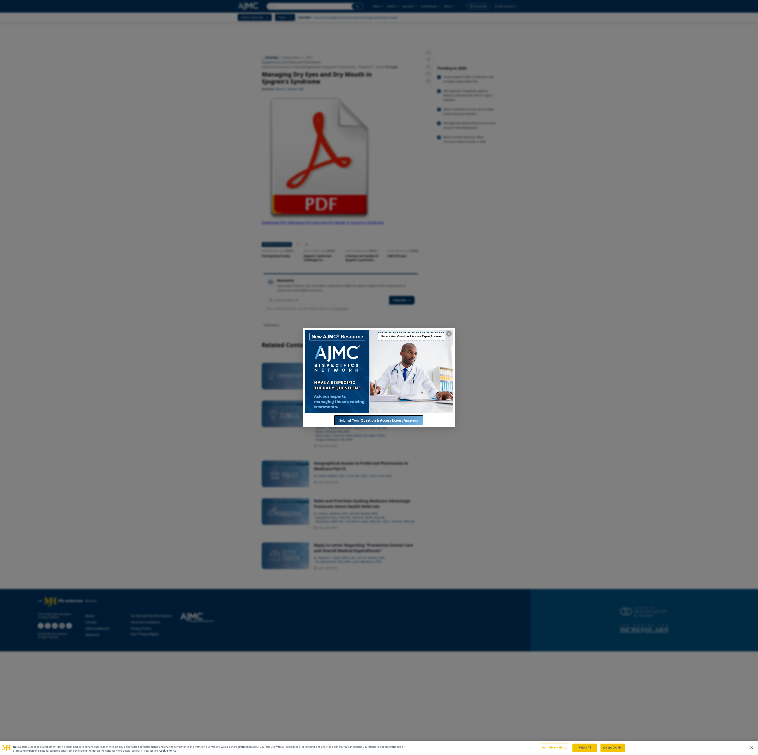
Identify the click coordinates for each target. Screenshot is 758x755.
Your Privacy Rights (554, 747)
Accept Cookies (613, 747)
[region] (379, 748)
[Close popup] (449, 334)
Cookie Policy (167, 750)
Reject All (585, 747)
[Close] (751, 747)
